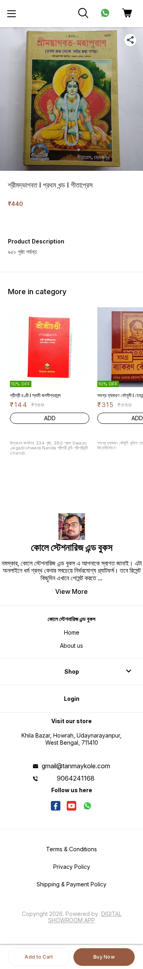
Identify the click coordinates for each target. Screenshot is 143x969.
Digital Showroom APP (85, 917)
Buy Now (104, 957)
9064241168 (76, 778)
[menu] (11, 13)
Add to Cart (39, 957)
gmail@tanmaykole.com (76, 765)
